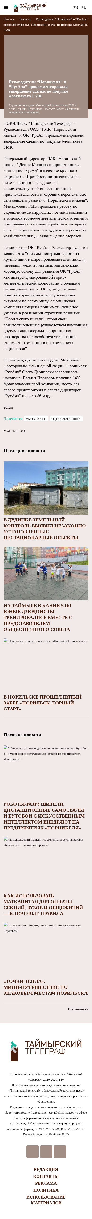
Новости (25, 19)
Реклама (46, 1183)
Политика (46, 1190)
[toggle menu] (6, 7)
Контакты (46, 1176)
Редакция (46, 1169)
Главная (9, 19)
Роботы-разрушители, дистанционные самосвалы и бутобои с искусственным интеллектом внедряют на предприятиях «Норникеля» (44, 815)
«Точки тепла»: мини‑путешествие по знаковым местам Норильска (46, 987)
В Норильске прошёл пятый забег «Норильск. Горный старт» (43, 702)
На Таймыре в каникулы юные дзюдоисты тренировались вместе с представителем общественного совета (38, 617)
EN (75, 8)
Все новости (78, 1009)
